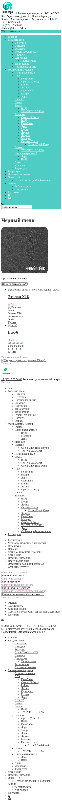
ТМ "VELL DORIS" (32, 450)
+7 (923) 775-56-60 (11, 379)
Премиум (20, 54)
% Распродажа (23, 186)
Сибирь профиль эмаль (34, 465)
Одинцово (27, 90)
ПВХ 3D (19, 99)
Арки (18, 162)
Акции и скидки (17, 608)
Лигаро (25, 87)
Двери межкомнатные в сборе (25, 551)
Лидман (25, 135)
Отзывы (12, 602)
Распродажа (14, 534)
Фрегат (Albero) (30, 81)
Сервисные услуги (18, 566)
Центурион (21, 42)
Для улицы (21, 57)
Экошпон (20, 114)
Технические (22, 63)
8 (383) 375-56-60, (34, 625)
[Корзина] (9, 198)
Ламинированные (25, 72)
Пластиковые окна (18, 560)
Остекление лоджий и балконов (33, 180)
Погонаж (13, 549)
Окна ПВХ (14, 177)
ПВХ (17, 75)
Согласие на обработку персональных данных (34, 611)
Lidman (25, 84)
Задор (24, 129)
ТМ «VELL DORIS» (32, 111)
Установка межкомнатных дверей (27, 543)
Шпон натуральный (26, 153)
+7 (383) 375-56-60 (11, 25)
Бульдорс (20, 48)
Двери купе (14, 171)
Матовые (20, 441)
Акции (12, 183)
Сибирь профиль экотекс (35, 447)
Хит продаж (21, 189)
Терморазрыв (28, 60)
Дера (24, 96)
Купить (12, 322)
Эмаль (18, 105)
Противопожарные (25, 66)
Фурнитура (21, 168)
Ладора (25, 132)
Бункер (19, 420)
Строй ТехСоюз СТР (26, 51)
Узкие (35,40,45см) (38, 144)
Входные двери (16, 39)
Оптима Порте (29, 141)
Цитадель (20, 45)
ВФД (24, 108)
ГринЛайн (27, 78)
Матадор (26, 138)
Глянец (18, 102)
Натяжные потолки (19, 174)
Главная (12, 36)
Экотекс (19, 147)
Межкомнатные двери (20, 69)
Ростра (25, 93)
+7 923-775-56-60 (11, 22)
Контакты (13, 192)
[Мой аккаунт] (9, 195)
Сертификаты (15, 605)
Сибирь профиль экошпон (36, 531)
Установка (20, 165)
